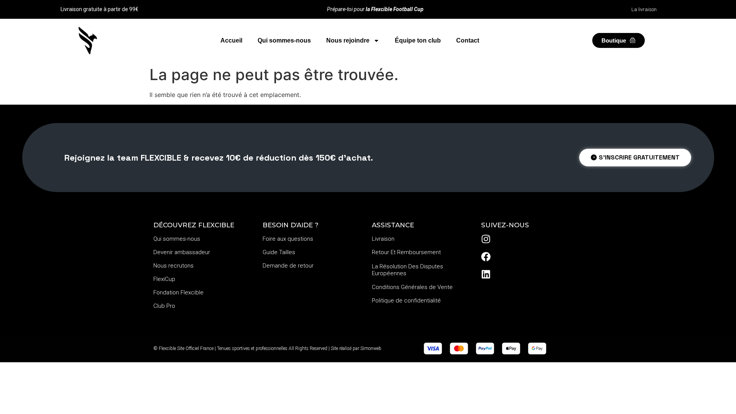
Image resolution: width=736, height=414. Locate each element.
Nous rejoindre (348, 40)
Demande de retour (288, 265)
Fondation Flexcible (178, 292)
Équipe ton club (418, 40)
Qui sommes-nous (284, 40)
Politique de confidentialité (406, 300)
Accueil (231, 40)
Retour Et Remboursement (406, 252)
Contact (467, 40)
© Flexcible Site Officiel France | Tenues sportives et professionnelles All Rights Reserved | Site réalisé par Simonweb (267, 348)
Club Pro (164, 305)
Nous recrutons (173, 265)
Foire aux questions (288, 238)
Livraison (383, 238)
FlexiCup (164, 279)
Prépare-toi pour (375, 9)
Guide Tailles (279, 252)
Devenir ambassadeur (181, 252)
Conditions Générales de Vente (412, 287)
